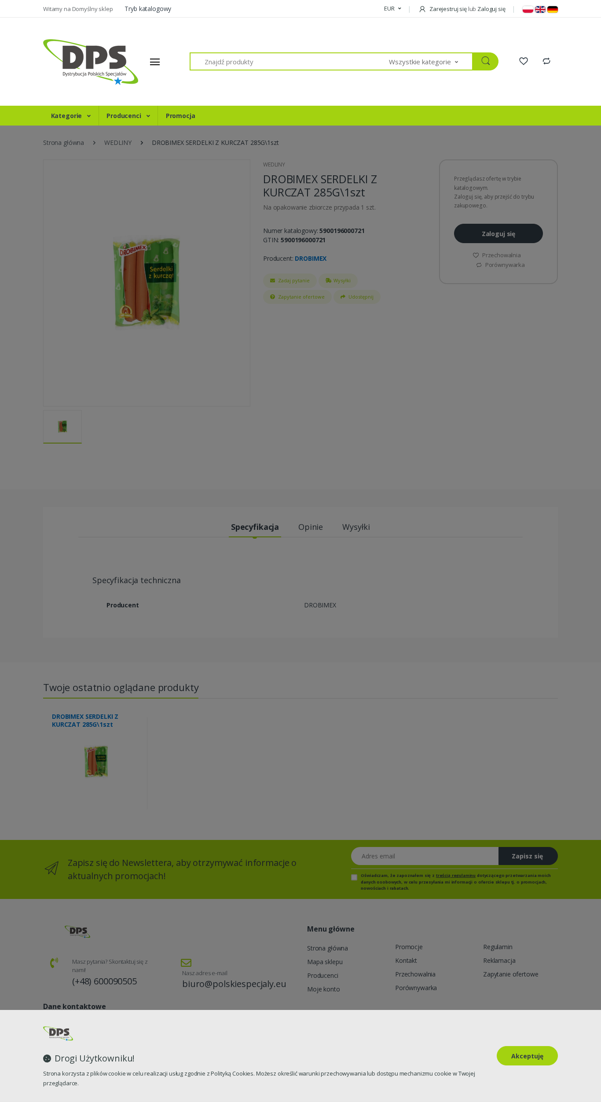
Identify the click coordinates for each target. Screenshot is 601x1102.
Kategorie (67, 115)
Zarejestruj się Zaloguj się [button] (466, 9)
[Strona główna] (76, 62)
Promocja (180, 115)
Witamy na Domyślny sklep (78, 9)
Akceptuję (527, 1056)
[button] (392, 8)
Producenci (124, 115)
